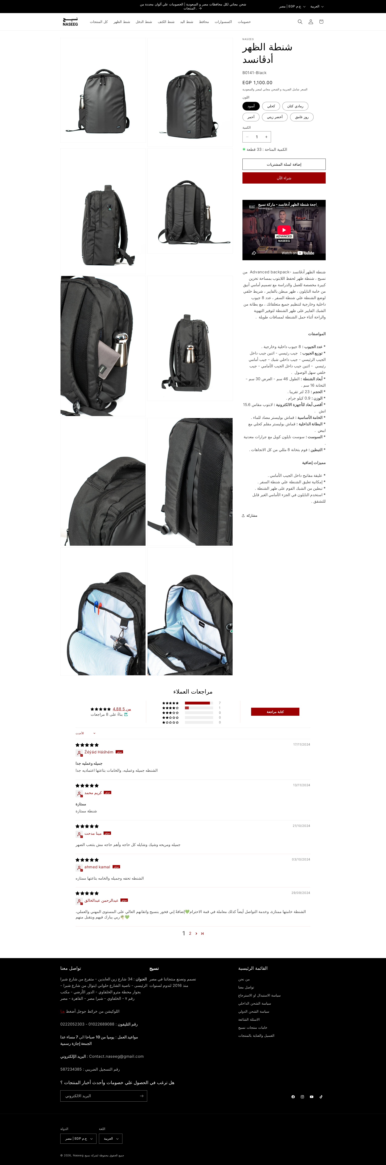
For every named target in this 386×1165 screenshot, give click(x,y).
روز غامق (302, 117)
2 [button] (190, 933)
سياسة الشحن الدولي (253, 1011)
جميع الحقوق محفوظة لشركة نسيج (104, 1155)
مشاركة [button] (251, 515)
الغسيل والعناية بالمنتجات (256, 1036)
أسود (251, 106)
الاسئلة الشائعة (249, 1019)
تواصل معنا (246, 987)
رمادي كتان (295, 106)
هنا (62, 1011)
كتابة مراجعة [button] (275, 712)
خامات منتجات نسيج (252, 1028)
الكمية (246, 127)
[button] (300, 21)
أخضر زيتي (275, 117)
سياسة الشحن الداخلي (254, 1003)
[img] (87, 745)
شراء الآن (284, 178)
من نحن (244, 979)
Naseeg (78, 1155)
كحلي (271, 106)
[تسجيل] (141, 1096)
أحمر (251, 117)
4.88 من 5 (122, 708)
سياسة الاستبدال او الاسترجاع (259, 995)
